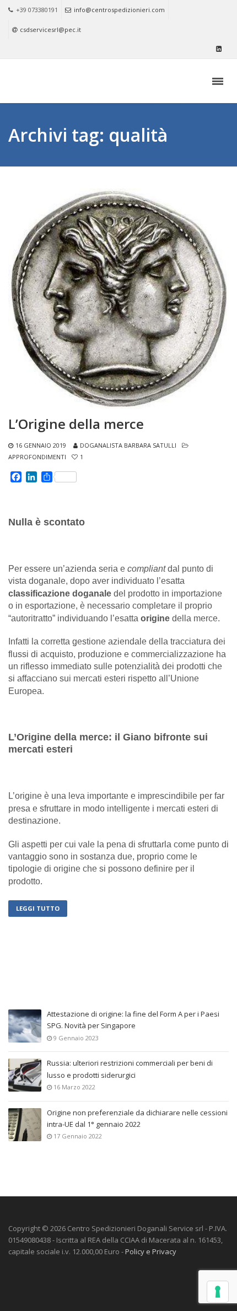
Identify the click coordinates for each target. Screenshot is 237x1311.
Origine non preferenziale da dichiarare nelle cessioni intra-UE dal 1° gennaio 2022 (137, 1118)
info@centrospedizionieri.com (119, 10)
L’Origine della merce (76, 424)
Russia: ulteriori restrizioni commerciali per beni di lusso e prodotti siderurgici (130, 1068)
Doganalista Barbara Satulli (128, 445)
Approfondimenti (37, 457)
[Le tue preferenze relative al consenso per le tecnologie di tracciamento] (217, 1291)
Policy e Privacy (150, 1251)
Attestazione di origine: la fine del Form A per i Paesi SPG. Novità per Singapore (133, 1019)
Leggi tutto (38, 908)
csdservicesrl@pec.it (50, 29)
